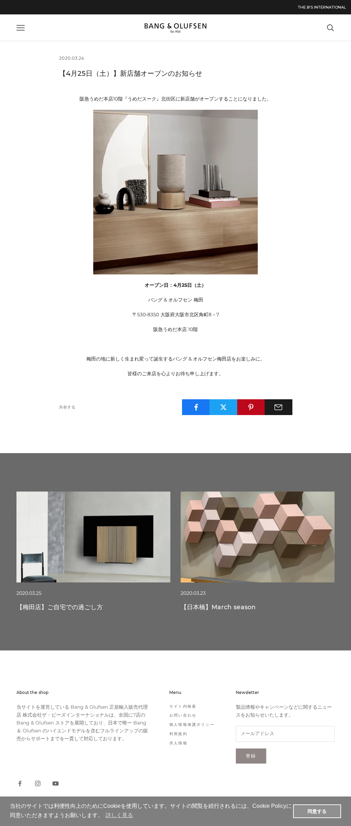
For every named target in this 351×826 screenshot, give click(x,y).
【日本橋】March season (218, 607)
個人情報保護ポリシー (192, 724)
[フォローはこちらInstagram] (37, 783)
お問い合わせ (182, 715)
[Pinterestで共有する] (251, 407)
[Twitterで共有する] (223, 407)
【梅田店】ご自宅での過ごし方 (59, 607)
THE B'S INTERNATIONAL (322, 7)
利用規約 (178, 733)
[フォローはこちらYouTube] (55, 783)
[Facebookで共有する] (195, 407)
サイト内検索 (182, 706)
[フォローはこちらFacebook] (19, 783)
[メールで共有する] (278, 407)
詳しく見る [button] (119, 815)
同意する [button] (317, 811)
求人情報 (178, 743)
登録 (251, 755)
